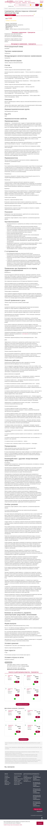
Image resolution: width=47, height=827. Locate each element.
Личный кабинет (17, 776)
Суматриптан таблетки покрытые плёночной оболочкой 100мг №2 (30, 726)
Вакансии (7, 781)
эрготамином (25, 333)
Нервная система (12, 8)
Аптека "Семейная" (19, 1)
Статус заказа (18, 2)
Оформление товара (18, 778)
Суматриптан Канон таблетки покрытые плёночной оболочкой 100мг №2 (30, 711)
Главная (6, 8)
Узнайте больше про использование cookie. (13, 824)
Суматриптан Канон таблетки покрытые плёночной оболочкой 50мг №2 (29, 689)
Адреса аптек (27, 1)
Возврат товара (17, 780)
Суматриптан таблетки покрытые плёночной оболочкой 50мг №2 (29, 676)
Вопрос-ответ (17, 784)
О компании (7, 777)
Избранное (24, 2)
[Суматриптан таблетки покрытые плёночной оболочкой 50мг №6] (19, 15)
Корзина (16, 777)
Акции (6, 780)
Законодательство (27, 781)
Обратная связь (37, 809)
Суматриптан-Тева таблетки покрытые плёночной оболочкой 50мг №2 (10, 676)
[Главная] (9, 1)
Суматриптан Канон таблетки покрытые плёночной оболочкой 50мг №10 (10, 689)
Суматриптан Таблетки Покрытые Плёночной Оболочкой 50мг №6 (27, 8)
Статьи (6, 778)
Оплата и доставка (18, 782)
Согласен (40, 823)
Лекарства (7, 784)
